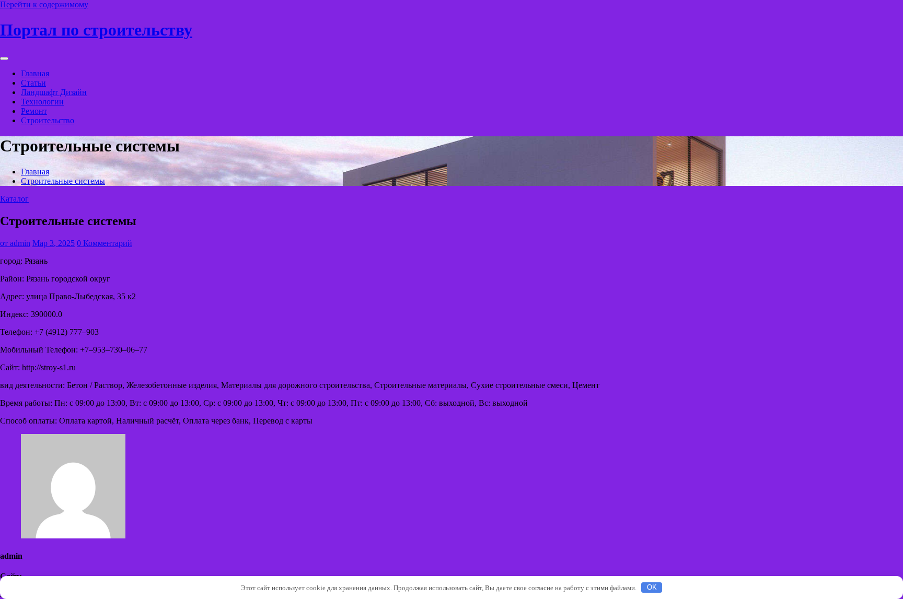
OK (652, 587)
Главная (35, 73)
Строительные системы (63, 181)
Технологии (42, 101)
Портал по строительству (96, 29)
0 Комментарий (104, 243)
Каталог (14, 198)
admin (15, 243)
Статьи (33, 82)
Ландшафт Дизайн (54, 92)
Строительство (47, 120)
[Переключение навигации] (4, 58)
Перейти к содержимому (44, 4)
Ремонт (34, 111)
